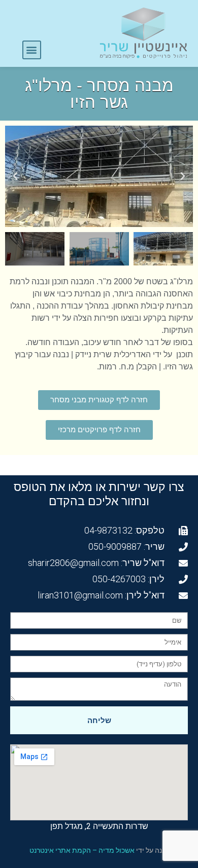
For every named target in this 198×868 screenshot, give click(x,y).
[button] (31, 50)
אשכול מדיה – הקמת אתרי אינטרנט (82, 850)
